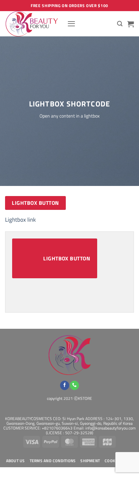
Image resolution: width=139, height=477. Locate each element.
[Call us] (74, 385)
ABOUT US (15, 461)
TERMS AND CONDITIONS (53, 461)
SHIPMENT (90, 461)
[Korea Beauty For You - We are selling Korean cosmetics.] (33, 23)
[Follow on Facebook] (64, 385)
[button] (71, 23)
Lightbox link (20, 219)
